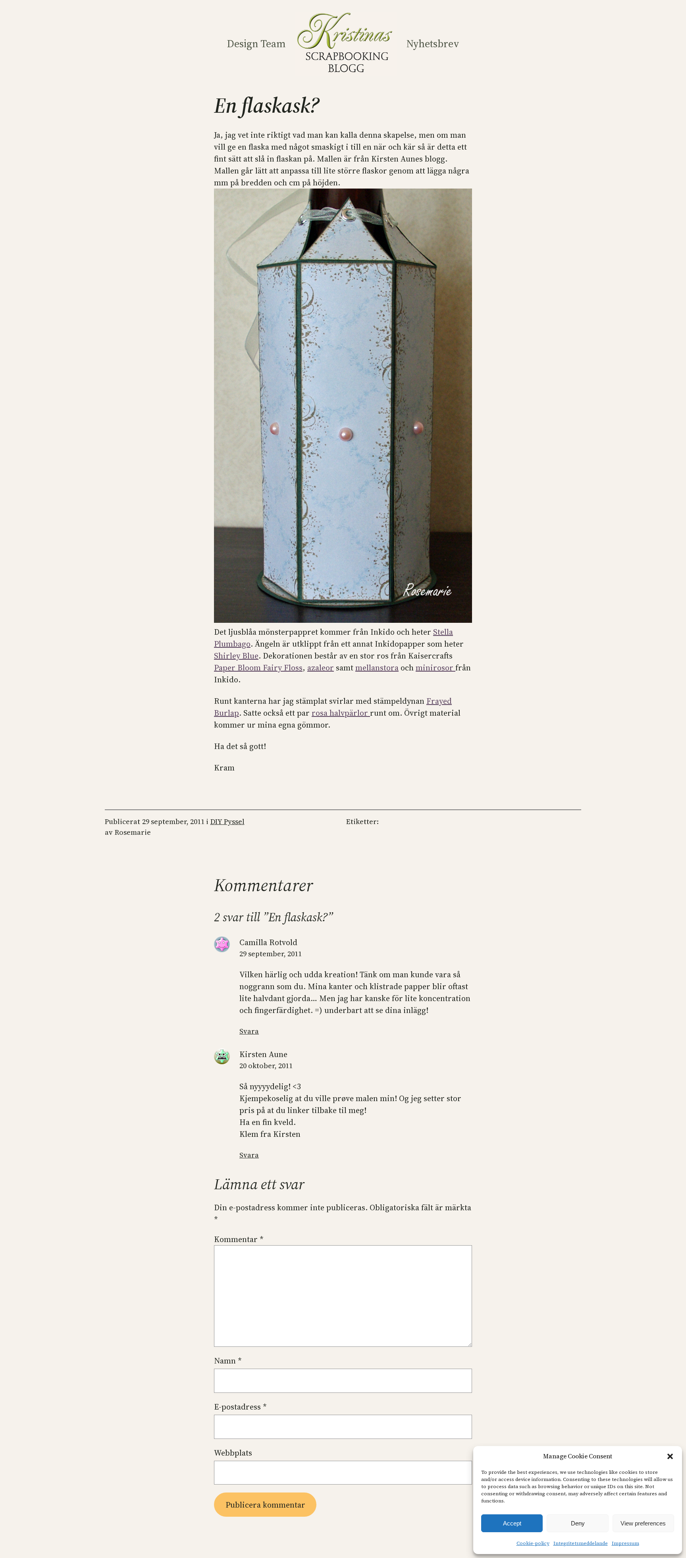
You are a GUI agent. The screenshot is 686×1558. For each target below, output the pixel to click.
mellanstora (377, 667)
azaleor (320, 667)
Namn (228, 1360)
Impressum (625, 1543)
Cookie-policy (532, 1543)
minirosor (435, 667)
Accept (512, 1523)
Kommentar (239, 1239)
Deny (578, 1523)
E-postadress (240, 1406)
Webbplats (233, 1452)
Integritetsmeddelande (580, 1543)
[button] (670, 1456)
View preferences (643, 1523)
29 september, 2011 (270, 954)
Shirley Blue (236, 655)
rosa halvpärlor (341, 712)
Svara (249, 1031)
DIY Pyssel (227, 821)
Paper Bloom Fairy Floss (258, 667)
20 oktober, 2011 (266, 1066)
